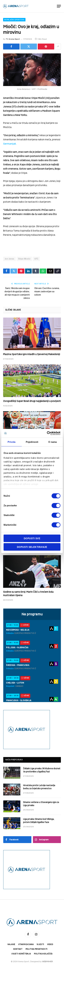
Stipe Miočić (24, 259)
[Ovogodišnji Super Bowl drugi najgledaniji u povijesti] (32, 380)
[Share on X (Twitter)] (28, 46)
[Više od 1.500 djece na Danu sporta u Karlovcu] (32, 427)
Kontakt (18, 949)
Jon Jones (9, 259)
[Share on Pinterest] (46, 46)
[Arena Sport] (16, 6)
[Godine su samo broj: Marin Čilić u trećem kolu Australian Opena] (32, 571)
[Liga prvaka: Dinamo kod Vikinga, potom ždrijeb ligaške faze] (11, 823)
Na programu (32, 614)
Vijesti (40, 944)
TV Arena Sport (13, 39)
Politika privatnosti (37, 949)
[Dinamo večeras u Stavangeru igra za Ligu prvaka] (11, 806)
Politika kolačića (43, 954)
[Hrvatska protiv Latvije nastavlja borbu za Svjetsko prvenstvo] (11, 789)
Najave (11, 944)
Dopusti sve (32, 538)
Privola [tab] (11, 442)
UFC (36, 259)
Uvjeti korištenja (21, 954)
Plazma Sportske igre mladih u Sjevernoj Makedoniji (31, 354)
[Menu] (59, 6)
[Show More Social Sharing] (58, 46)
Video (50, 944)
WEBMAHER (47, 961)
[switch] (56, 505)
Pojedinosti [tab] (32, 442)
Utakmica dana (26, 944)
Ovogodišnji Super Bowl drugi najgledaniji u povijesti (32, 401)
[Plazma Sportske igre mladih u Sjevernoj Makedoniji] (32, 334)
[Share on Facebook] (11, 46)
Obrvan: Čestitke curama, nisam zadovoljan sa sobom (46, 291)
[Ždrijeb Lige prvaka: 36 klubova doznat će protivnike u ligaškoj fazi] (11, 773)
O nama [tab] (52, 442)
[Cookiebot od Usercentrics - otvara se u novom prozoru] (46, 433)
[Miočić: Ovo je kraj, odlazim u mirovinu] (32, 69)
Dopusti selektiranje (32, 547)
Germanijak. (9, 143)
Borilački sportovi (14, 20)
